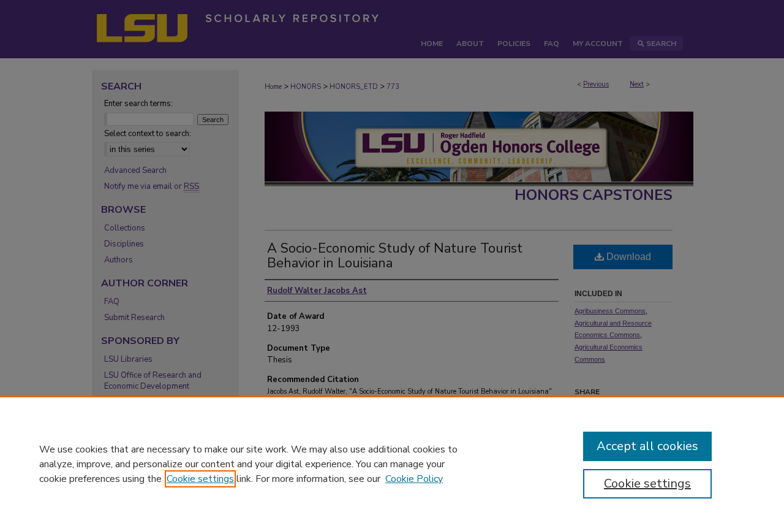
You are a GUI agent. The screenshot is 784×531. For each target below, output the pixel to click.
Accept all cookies (647, 446)
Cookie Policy (414, 479)
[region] (392, 463)
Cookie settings (200, 479)
